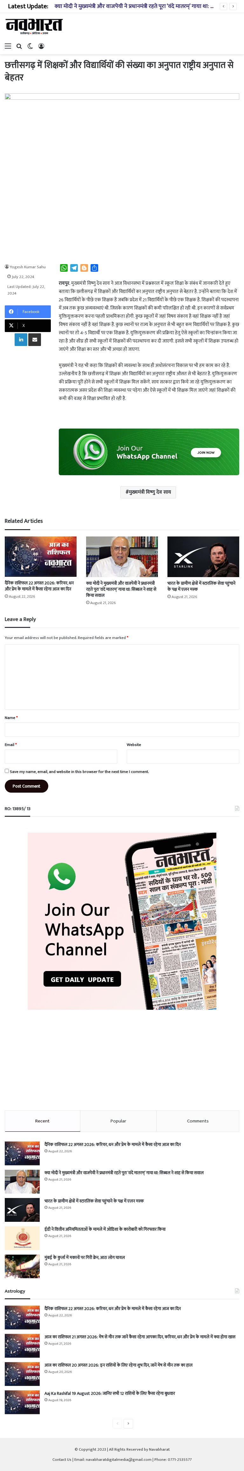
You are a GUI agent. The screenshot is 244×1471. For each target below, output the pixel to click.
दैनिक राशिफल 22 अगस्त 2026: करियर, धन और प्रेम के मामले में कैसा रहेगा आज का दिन (39, 586)
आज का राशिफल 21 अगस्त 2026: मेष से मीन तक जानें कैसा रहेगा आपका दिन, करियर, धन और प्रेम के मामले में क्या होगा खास (139, 1337)
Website (134, 744)
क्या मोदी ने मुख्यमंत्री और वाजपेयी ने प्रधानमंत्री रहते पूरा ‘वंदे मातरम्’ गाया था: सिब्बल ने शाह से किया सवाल (121, 589)
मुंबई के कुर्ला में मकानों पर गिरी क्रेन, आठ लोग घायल (84, 1257)
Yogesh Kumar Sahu (28, 266)
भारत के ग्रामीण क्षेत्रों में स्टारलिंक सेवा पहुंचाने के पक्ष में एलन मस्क (201, 586)
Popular (118, 1121)
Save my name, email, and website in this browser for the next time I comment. (79, 771)
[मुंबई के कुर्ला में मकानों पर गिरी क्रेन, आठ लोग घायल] (22, 1266)
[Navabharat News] (35, 26)
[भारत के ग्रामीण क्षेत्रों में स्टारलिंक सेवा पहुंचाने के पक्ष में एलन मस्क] (203, 556)
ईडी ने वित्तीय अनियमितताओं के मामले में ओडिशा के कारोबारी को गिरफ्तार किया (105, 1229)
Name (11, 717)
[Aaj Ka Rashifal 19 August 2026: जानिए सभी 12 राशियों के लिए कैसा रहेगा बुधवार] (22, 1402)
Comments (198, 1121)
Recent (42, 1121)
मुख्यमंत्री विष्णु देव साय (150, 492)
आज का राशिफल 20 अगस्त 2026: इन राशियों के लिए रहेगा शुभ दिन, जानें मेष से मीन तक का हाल (118, 1365)
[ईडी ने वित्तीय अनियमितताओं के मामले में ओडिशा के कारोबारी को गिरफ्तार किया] (22, 1238)
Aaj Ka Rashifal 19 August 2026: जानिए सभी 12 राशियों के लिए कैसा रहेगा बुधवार (109, 1393)
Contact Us (61, 1459)
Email (11, 744)
